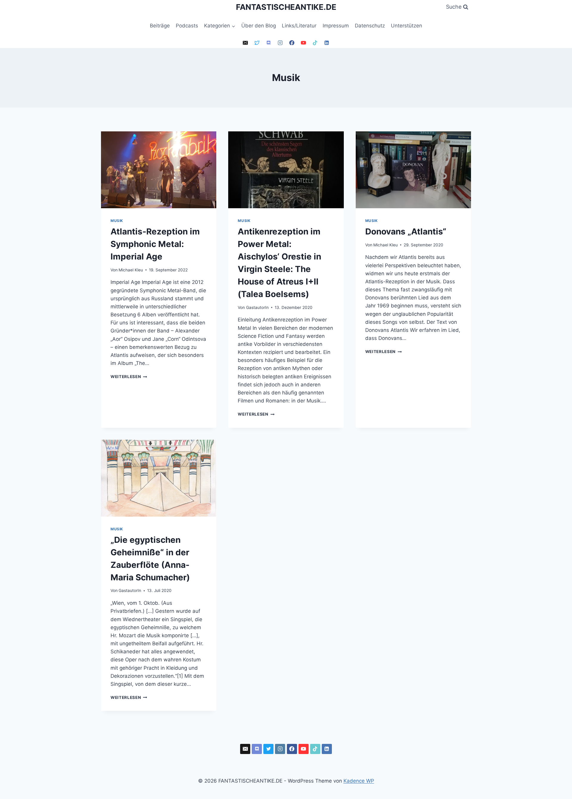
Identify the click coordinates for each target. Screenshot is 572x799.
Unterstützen (406, 26)
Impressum (336, 26)
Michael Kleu (131, 270)
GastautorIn (257, 307)
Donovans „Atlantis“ (405, 231)
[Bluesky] (257, 43)
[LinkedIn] (327, 43)
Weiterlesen (129, 376)
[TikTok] (315, 43)
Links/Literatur (299, 26)
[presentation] (158, 169)
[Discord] (268, 43)
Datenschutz (370, 26)
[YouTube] (304, 43)
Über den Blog (258, 26)
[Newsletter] (245, 43)
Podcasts (187, 26)
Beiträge (160, 26)
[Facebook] (292, 43)
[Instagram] (280, 43)
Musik (117, 220)
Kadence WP (358, 781)
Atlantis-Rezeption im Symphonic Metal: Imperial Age (155, 244)
